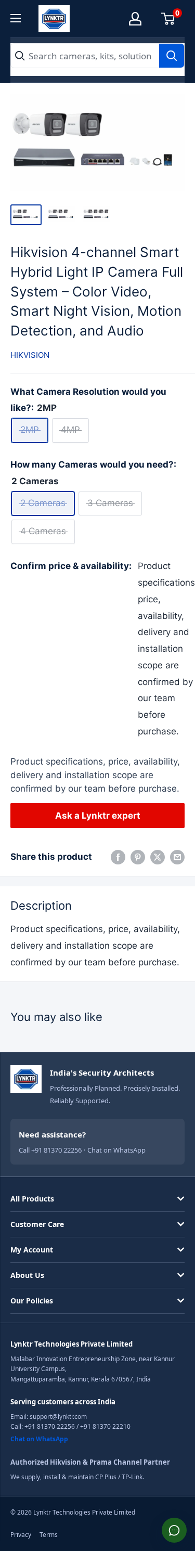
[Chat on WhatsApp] (174, 1530)
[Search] (171, 56)
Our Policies (31, 1301)
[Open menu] (21, 18)
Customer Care (37, 1224)
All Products (32, 1199)
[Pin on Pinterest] (138, 857)
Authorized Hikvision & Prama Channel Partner (90, 1462)
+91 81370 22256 (49, 1426)
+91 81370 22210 (105, 1426)
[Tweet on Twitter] (157, 857)
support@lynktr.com (58, 1416)
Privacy (20, 1534)
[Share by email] (177, 857)
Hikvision (29, 355)
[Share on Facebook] (118, 857)
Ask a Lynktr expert (97, 815)
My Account (31, 1250)
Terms (49, 1534)
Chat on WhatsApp (116, 1150)
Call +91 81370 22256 (50, 1150)
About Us (27, 1275)
